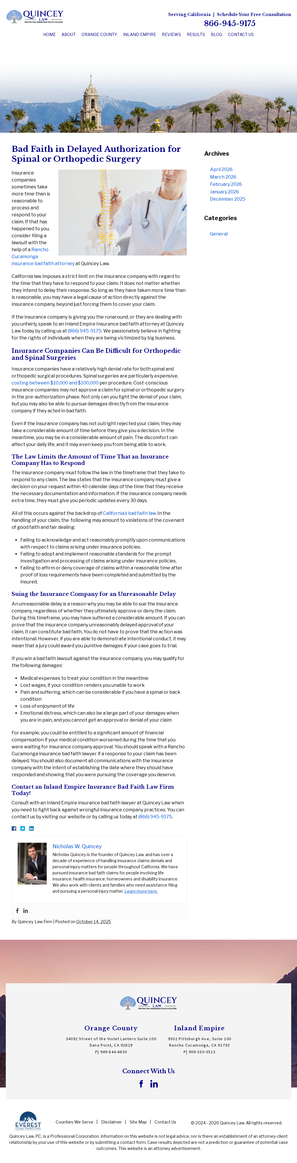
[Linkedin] (25, 911)
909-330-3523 (202, 1052)
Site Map (138, 1121)
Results (196, 34)
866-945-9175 (230, 23)
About (68, 34)
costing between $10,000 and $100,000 (55, 383)
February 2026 (226, 184)
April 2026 (221, 169)
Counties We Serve (74, 1121)
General (219, 234)
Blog (216, 34)
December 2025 (227, 199)
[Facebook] (17, 911)
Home (49, 34)
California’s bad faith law (129, 513)
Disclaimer (111, 1121)
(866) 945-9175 (85, 331)
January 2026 (224, 192)
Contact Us (241, 34)
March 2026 (223, 177)
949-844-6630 (113, 1052)
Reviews (171, 34)
